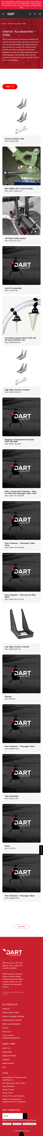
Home (4, 24)
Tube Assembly (11, 796)
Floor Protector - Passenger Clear (19, 746)
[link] (35, 13)
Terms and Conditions (29, 1124)
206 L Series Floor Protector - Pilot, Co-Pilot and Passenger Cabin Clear (21, 492)
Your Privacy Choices (28, 1120)
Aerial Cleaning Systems (13, 1016)
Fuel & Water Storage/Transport (11, 1036)
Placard (8, 696)
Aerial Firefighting (10, 1013)
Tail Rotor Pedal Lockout (15, 238)
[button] (3, 13)
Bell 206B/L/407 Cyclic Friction (19, 188)
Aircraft (6, 1009)
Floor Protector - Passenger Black (20, 896)
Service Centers (9, 1056)
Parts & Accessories (11, 1024)
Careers (6, 1060)
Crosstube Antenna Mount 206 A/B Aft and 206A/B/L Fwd (20, 339)
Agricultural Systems (12, 1020)
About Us (6, 1048)
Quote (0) (41, 850)
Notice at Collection (9, 1120)
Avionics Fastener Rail (14, 139)
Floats (5, 1028)
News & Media (8, 1063)
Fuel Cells (6, 1032)
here (27, 5)
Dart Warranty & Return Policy (13, 1083)
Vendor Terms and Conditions (13, 1096)
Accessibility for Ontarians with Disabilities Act (14, 1078)
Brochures (7, 1052)
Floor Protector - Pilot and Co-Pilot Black (20, 596)
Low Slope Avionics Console (17, 647)
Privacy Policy (7, 1124)
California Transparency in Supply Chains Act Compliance (14, 1100)
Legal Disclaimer (8, 1086)
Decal (7, 846)
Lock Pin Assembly (13, 288)
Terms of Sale (7, 1093)
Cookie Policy (17, 1124)
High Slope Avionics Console (17, 390)
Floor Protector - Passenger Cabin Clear (20, 544)
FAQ (4, 1067)
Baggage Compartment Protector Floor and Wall (19, 440)
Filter (8, 86)
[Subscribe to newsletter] (25, 1116)
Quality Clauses (8, 1089)
